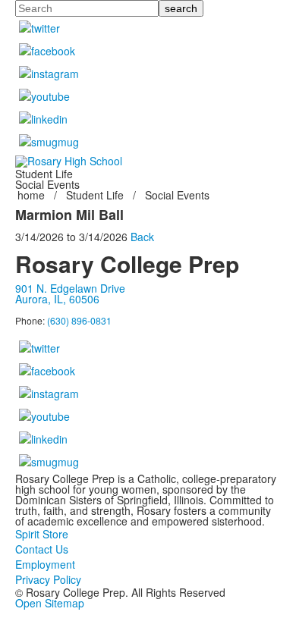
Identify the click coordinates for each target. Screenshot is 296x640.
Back (142, 236)
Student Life (95, 194)
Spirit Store (41, 533)
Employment (45, 564)
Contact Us (41, 549)
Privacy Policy (48, 579)
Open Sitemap (49, 602)
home (32, 194)
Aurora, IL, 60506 (57, 298)
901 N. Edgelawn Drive (70, 288)
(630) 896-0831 (79, 320)
